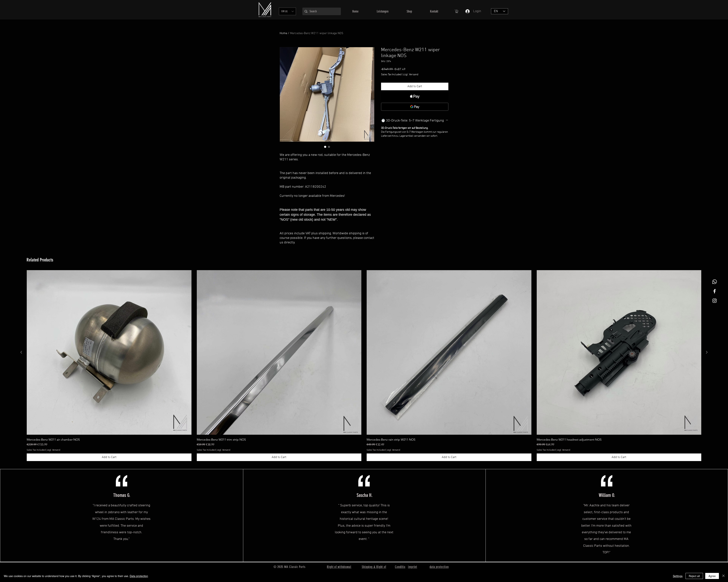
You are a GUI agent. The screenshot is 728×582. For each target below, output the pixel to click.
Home (283, 33)
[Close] (723, 576)
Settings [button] (677, 576)
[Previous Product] (21, 352)
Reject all (694, 576)
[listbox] (287, 11)
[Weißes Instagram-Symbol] (714, 301)
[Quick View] (109, 352)
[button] (287, 11)
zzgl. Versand (410, 74)
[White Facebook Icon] (714, 291)
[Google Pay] (414, 107)
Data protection (139, 576)
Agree (712, 576)
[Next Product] (706, 352)
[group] (364, 365)
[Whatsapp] (714, 282)
